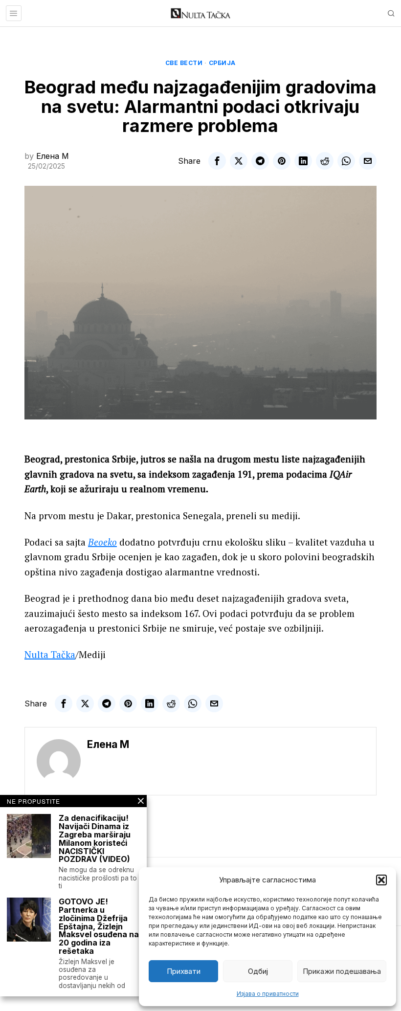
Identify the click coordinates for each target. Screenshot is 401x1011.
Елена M (52, 156)
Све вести (184, 62)
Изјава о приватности (268, 993)
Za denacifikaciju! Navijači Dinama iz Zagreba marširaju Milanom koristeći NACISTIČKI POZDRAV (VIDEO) (95, 838)
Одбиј (258, 971)
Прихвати (183, 971)
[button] (381, 880)
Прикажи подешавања (342, 971)
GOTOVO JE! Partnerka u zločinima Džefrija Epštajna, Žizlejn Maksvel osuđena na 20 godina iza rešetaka (99, 926)
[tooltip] (217, 161)
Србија (222, 62)
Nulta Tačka (49, 654)
